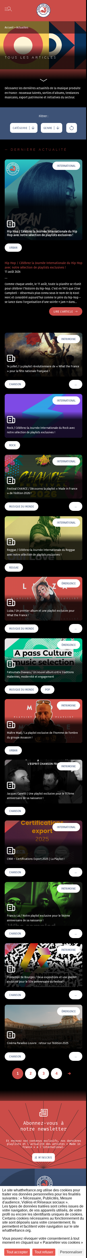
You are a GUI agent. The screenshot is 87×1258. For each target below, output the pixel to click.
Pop (47, 689)
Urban (13, 247)
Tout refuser (44, 1252)
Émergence (69, 583)
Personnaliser (71, 1252)
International (66, 166)
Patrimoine (68, 339)
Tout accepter (17, 1252)
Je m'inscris (43, 1157)
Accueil (9, 27)
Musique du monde (21, 506)
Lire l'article (63, 311)
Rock (12, 445)
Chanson (15, 384)
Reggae (14, 567)
